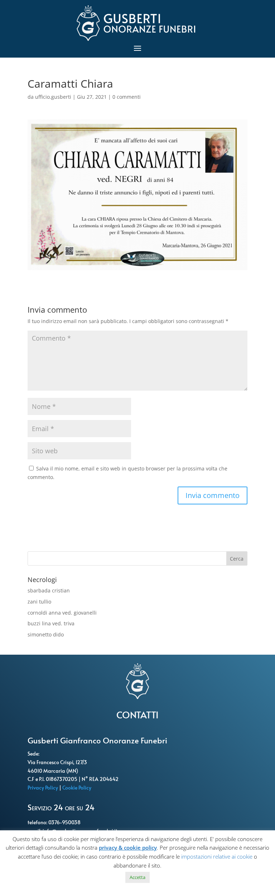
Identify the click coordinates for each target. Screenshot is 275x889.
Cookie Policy (77, 787)
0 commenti (126, 96)
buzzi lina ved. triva (51, 623)
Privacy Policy (43, 787)
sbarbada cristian (49, 590)
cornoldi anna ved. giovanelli (62, 612)
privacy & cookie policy (128, 847)
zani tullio (39, 601)
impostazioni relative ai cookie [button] (216, 856)
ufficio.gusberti (53, 96)
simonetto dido (46, 634)
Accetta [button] (137, 877)
